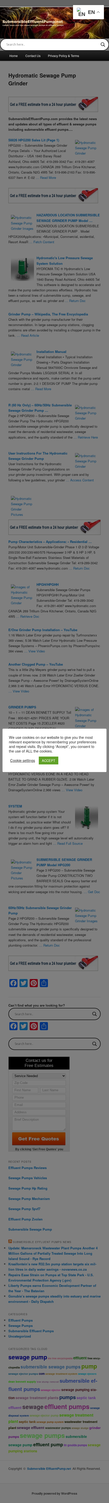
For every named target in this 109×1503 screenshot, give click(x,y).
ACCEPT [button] (48, 760)
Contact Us (33, 55)
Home (13, 55)
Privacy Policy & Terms (63, 55)
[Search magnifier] (102, 44)
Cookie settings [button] (22, 760)
